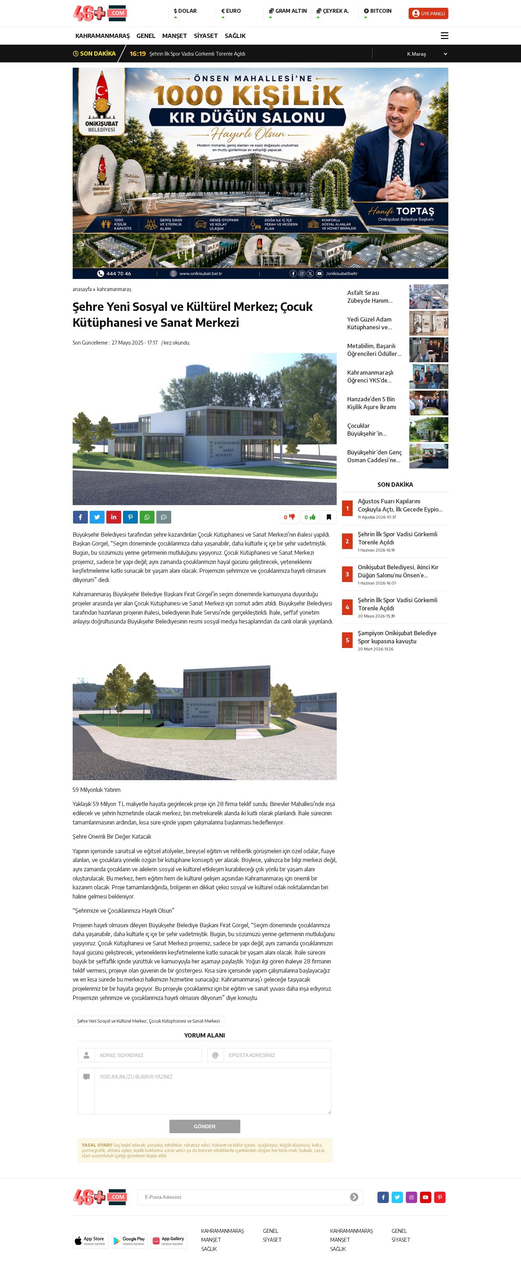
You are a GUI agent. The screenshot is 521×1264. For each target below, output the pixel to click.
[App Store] (91, 1241)
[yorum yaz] (164, 517)
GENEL (146, 35)
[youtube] (425, 1197)
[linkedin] (114, 517)
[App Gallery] (169, 1241)
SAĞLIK (235, 35)
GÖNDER (204, 1126)
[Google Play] (130, 1241)
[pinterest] (130, 517)
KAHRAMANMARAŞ (102, 35)
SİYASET (206, 35)
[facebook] (80, 517)
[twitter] (97, 517)
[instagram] (411, 1197)
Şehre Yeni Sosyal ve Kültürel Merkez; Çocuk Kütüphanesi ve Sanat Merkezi (148, 1021)
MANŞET (174, 35)
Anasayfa (82, 289)
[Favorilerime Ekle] (329, 517)
